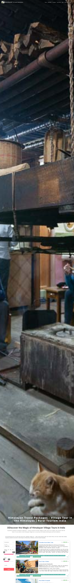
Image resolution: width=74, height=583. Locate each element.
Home (46, 2)
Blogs (63, 2)
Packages (54, 2)
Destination (50, 2)
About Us (66, 2)
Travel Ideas (59, 2)
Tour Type (5, 544)
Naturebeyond (14, 2)
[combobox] (8, 542)
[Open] (13, 542)
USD (70, 2)
